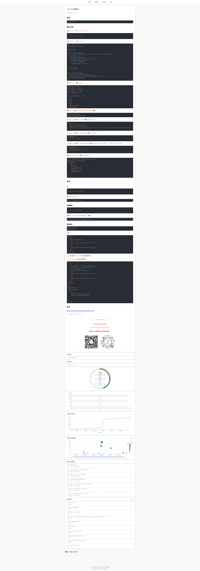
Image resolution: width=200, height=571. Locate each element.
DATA (110, 1)
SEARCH (96, 1)
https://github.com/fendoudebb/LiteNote (100, 327)
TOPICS (104, 1)
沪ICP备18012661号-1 (100, 567)
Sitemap (100, 568)
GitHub (105, 568)
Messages (95, 568)
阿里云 (108, 567)
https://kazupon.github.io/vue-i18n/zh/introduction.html (80, 310)
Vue (68, 12)
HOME (89, 1)
